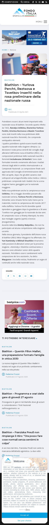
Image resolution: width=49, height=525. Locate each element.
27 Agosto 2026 (22, 377)
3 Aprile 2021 (23, 112)
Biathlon (10, 80)
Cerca (26, 2)
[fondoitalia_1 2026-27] (24, 37)
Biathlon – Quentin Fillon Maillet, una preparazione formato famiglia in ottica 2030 (23, 355)
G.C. (10, 109)
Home (5, 50)
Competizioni (11, 2)
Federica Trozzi (12, 374)
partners (17, 467)
